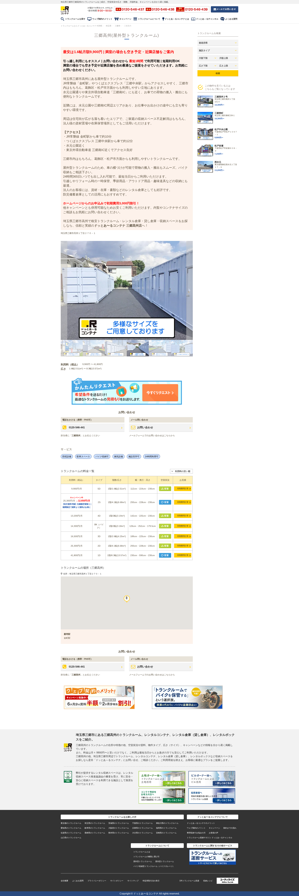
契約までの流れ (229, 828)
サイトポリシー (116, 881)
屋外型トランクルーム (142, 861)
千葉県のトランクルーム (142, 823)
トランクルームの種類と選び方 (146, 857)
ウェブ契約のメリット (102, 19)
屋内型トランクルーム (164, 861)
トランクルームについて (149, 19)
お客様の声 (213, 833)
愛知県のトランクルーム (71, 828)
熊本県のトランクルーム (118, 833)
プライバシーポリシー (97, 881)
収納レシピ (208, 881)
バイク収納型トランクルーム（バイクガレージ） (153, 866)
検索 (218, 73)
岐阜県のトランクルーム (95, 828)
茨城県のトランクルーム (118, 823)
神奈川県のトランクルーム (167, 823)
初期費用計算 (182, 488)
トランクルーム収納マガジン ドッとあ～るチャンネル (209, 838)
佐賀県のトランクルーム (71, 833)
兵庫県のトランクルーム (142, 828)
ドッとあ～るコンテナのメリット (201, 823)
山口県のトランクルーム (71, 838)
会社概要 (64, 881)
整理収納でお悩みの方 (196, 833)
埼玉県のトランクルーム (95, 823)
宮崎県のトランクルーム (166, 833)
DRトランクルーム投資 (189, 881)
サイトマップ (133, 881)
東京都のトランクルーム (71, 823)
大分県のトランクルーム (142, 833)
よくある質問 (231, 19)
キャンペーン (125, 19)
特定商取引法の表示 (151, 881)
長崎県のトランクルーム (95, 833)
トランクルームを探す (75, 19)
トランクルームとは (141, 852)
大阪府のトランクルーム (118, 828)
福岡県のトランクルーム (166, 828)
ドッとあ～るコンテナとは (177, 19)
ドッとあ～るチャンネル (207, 19)
